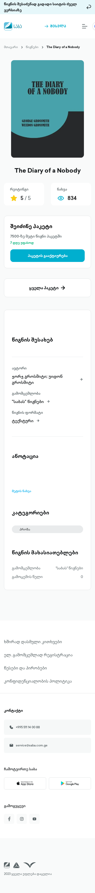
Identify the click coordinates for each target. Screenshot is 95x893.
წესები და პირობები (25, 668)
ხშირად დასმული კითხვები (33, 641)
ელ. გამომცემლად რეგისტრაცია (38, 655)
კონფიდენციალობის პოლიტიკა (38, 681)
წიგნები (32, 47)
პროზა (25, 529)
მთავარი (11, 47)
